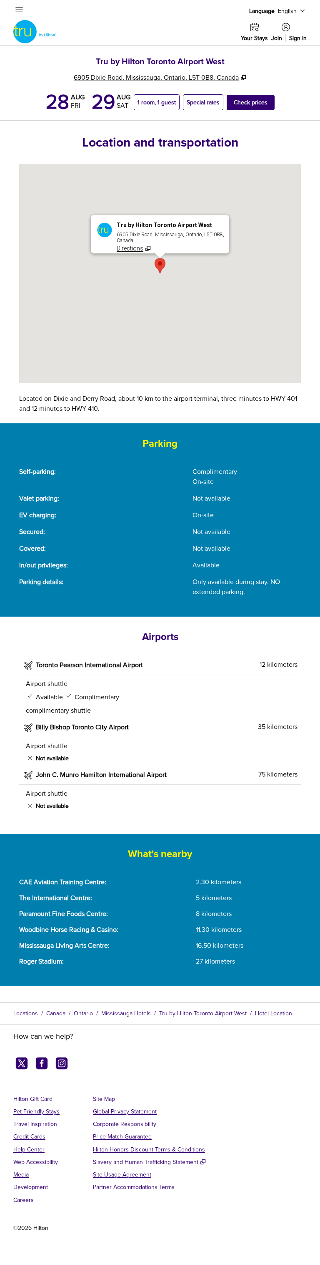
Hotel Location (273, 1013)
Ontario (83, 1013)
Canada (55, 1013)
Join (276, 38)
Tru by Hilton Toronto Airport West (203, 1013)
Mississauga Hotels (126, 1013)
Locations (25, 1013)
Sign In (298, 38)
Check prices (254, 102)
